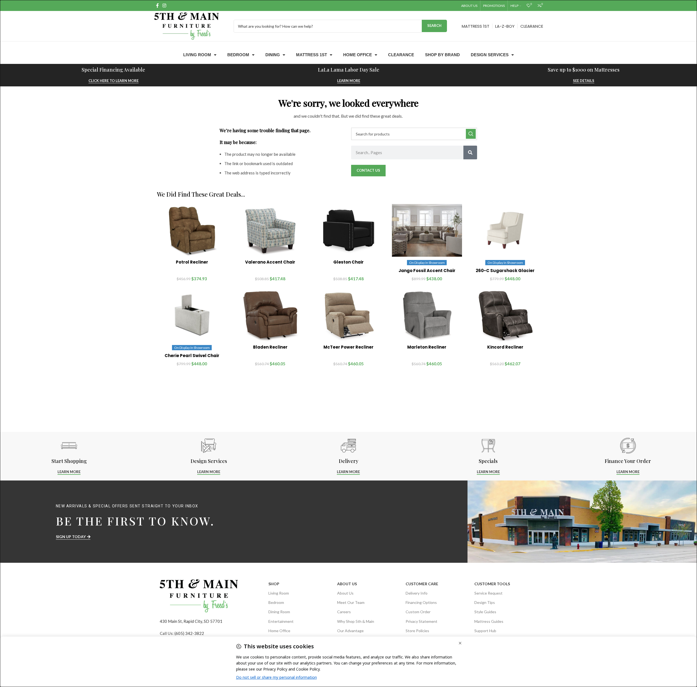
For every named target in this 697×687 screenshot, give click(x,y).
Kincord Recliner (505, 347)
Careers (344, 611)
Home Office (357, 54)
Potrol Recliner (192, 262)
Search (434, 25)
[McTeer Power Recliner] (349, 315)
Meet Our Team (351, 602)
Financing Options (421, 602)
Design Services (490, 54)
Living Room (197, 54)
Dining (272, 54)
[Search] (470, 152)
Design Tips (484, 602)
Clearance (401, 54)
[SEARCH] (471, 134)
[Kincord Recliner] (505, 315)
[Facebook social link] (157, 5)
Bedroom (238, 54)
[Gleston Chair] (349, 230)
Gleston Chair (348, 262)
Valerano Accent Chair (270, 262)
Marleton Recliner (426, 347)
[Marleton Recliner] (427, 315)
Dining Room (279, 611)
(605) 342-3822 (189, 633)
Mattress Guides (488, 621)
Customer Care (422, 583)
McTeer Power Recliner (348, 347)
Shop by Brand (442, 54)
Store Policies (417, 630)
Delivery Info (417, 593)
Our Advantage (350, 630)
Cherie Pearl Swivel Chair (192, 355)
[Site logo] (186, 25)
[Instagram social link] (164, 5)
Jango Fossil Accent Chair (426, 270)
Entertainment (281, 621)
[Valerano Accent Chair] (270, 230)
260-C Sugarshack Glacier (505, 270)
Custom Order (418, 611)
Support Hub (485, 630)
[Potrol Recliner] (192, 230)
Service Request (488, 593)
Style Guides (485, 611)
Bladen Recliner (270, 347)
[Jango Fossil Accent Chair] (427, 230)
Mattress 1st (311, 54)
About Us (347, 583)
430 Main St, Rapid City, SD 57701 (191, 621)
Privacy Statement (421, 621)
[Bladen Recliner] (270, 315)
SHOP (273, 583)
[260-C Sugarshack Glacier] (505, 230)
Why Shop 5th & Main (355, 621)
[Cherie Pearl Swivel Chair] (192, 315)
